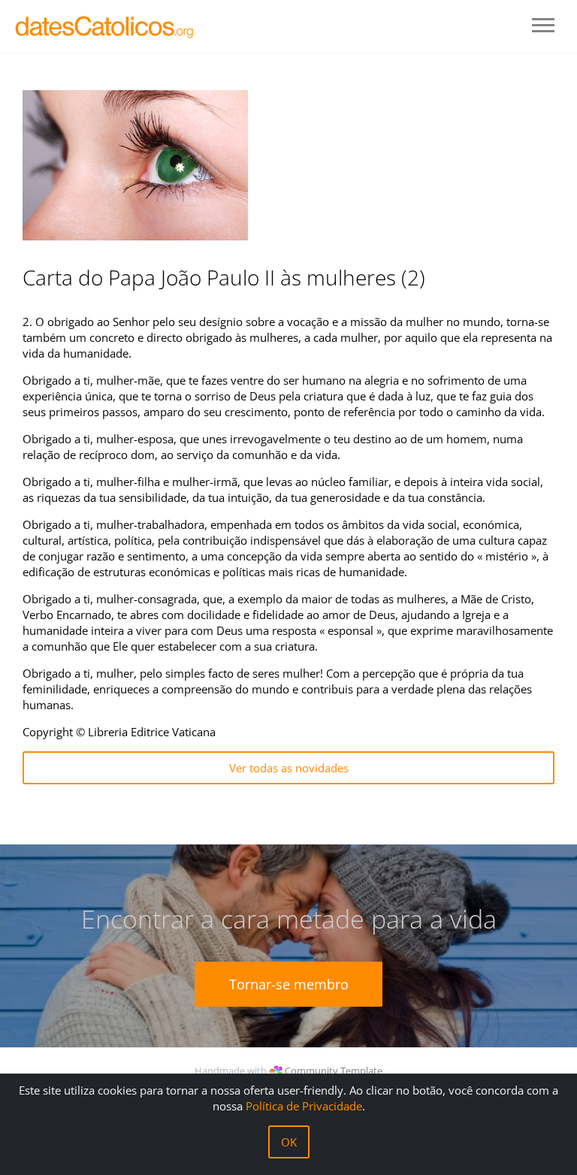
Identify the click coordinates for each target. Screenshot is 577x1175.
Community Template (333, 1070)
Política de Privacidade (304, 1105)
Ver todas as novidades (289, 767)
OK (289, 1141)
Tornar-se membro (289, 984)
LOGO (105, 26)
